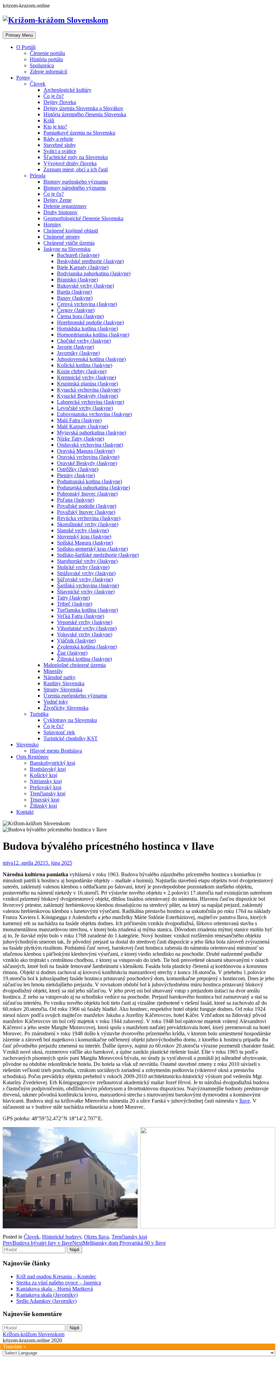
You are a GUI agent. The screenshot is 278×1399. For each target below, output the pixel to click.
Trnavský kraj (44, 799)
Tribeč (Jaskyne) (74, 604)
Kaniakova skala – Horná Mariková (54, 1289)
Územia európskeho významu (75, 695)
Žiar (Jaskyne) (72, 653)
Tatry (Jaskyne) (73, 598)
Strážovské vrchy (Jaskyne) (86, 573)
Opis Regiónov (32, 757)
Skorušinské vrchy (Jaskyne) (87, 524)
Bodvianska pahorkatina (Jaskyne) (94, 273)
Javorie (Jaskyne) (75, 347)
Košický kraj (43, 775)
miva (8, 863)
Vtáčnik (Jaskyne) (76, 640)
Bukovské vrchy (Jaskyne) (85, 286)
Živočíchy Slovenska (65, 708)
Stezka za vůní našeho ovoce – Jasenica (58, 1282)
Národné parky (59, 677)
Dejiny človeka (59, 102)
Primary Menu (19, 35)
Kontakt (25, 812)
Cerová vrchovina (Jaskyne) (87, 304)
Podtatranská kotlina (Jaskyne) (89, 481)
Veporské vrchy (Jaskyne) (84, 622)
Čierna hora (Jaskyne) (80, 316)
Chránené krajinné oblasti (70, 231)
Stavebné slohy (59, 145)
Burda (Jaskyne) (74, 292)
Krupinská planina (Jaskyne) (87, 383)
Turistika (39, 714)
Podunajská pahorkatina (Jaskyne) (93, 487)
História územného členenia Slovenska (84, 114)
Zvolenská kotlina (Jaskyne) (87, 647)
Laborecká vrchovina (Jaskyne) (90, 402)
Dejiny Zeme (57, 200)
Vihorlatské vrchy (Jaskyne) (87, 628)
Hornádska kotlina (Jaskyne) (87, 328)
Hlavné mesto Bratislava (56, 751)
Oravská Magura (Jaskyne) (86, 451)
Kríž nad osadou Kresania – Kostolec (56, 1276)
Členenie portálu (47, 53)
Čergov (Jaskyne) (76, 310)
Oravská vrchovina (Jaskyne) (88, 457)
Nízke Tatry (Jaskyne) (80, 439)
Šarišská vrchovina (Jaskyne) (88, 585)
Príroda (37, 175)
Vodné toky (55, 702)
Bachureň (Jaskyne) (78, 255)
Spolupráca (42, 65)
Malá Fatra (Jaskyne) (79, 420)
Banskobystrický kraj (52, 763)
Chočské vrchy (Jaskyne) (84, 341)
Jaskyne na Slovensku (67, 249)
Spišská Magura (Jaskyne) (85, 543)
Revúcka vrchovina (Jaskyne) (88, 518)
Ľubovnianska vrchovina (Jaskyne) (94, 414)
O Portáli (26, 47)
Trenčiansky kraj (47, 793)
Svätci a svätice (59, 151)
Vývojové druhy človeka (70, 163)
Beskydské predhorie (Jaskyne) (90, 261)
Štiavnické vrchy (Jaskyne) (86, 591)
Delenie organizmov (65, 206)
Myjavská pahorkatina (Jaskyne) (91, 432)
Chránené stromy (61, 237)
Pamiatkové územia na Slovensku (79, 133)
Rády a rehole (58, 139)
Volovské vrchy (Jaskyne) (84, 634)
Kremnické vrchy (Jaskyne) (86, 377)
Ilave (244, 1101)
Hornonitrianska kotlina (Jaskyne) (93, 335)
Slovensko (27, 744)
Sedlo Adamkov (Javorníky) (46, 1301)
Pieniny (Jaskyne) (76, 475)
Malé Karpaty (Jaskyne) (82, 426)
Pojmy (23, 78)
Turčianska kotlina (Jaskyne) (87, 610)
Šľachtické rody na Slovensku (75, 157)
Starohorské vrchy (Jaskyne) (87, 561)
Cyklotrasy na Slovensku (70, 720)
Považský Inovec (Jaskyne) (86, 512)
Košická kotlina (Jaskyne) (84, 365)
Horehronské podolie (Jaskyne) (90, 322)
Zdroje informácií (48, 71)
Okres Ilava (96, 1237)
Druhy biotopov (60, 212)
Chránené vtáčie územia (69, 243)
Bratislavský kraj (48, 769)
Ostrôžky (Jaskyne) (77, 469)
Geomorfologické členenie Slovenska (83, 218)
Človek (37, 84)
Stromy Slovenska (62, 689)
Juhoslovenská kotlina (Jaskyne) (91, 359)
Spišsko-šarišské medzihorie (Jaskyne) (98, 555)
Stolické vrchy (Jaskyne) (83, 567)
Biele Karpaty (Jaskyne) (82, 267)
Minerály (53, 671)
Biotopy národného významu (74, 188)
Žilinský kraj (43, 806)
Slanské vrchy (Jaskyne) (83, 530)
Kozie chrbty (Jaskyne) (81, 371)
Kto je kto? (55, 126)
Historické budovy (61, 1237)
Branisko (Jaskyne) (77, 279)
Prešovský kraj (45, 787)
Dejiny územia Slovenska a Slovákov (83, 108)
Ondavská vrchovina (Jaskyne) (90, 445)
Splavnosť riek (59, 732)
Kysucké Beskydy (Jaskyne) (87, 396)
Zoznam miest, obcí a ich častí (75, 169)
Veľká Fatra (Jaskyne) (80, 616)
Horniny (52, 224)
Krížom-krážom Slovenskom (33, 1334)
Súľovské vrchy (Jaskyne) (85, 579)
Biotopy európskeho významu (75, 182)
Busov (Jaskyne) (75, 298)
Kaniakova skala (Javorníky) (47, 1295)
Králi (48, 120)
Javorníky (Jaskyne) (78, 353)
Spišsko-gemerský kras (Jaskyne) (92, 549)
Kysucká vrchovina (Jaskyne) (88, 390)
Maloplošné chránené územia (74, 665)
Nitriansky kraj (46, 781)
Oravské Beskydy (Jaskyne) (87, 463)
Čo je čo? (53, 96)
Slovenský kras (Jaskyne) (84, 536)
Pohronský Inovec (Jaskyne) (87, 494)
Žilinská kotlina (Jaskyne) (84, 659)
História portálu (46, 59)
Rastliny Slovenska (63, 683)
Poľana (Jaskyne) (75, 500)
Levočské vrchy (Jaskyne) (85, 408)
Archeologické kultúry (67, 90)
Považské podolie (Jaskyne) (86, 506)
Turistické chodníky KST (70, 738)
